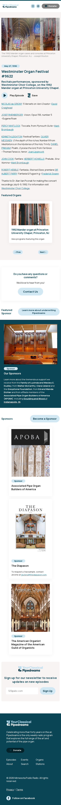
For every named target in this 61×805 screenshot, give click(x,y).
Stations (40, 764)
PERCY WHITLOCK (10, 125)
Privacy (10, 789)
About (9, 764)
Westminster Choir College (15, 188)
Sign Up (47, 691)
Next (43, 252)
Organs (40, 759)
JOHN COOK (7, 158)
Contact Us (30, 291)
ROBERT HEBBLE (10, 169)
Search (25, 764)
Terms (19, 789)
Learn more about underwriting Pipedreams (39, 312)
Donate (53, 6)
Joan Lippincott (36, 151)
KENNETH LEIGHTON (11, 136)
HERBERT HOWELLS (34, 158)
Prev (18, 252)
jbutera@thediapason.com (34, 574)
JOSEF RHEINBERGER (12, 114)
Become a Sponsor (45, 418)
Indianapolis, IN (12, 401)
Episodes (11, 759)
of (46, 398)
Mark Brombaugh (20, 162)
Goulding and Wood (34, 398)
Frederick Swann (50, 173)
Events (24, 759)
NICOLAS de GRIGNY (11, 103)
